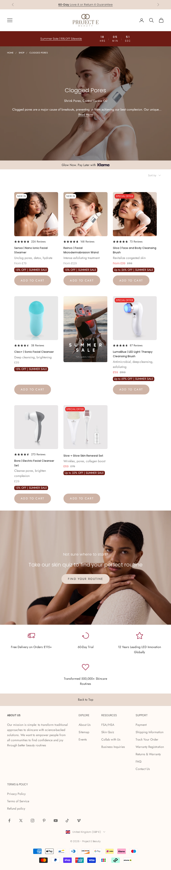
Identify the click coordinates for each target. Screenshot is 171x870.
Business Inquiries (113, 747)
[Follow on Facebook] (9, 820)
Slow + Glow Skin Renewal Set (83, 456)
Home (10, 52)
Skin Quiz (107, 732)
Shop (21, 52)
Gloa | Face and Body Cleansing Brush (134, 250)
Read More (85, 114)
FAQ (138, 761)
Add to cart (33, 280)
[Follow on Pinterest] (44, 820)
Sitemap (84, 732)
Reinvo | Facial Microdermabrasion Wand (81, 250)
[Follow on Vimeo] (79, 820)
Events (83, 739)
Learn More (102, 4)
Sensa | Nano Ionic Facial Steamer (31, 250)
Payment (141, 724)
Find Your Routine (85, 579)
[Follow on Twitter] (21, 820)
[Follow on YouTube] (55, 820)
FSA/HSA (107, 724)
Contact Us (143, 769)
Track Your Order (147, 739)
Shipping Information (149, 732)
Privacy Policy (16, 794)
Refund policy (16, 808)
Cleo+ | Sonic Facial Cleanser (34, 352)
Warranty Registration (150, 747)
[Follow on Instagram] (32, 820)
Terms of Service (18, 801)
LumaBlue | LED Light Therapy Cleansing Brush (133, 354)
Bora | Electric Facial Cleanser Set (34, 463)
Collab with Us (110, 739)
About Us (85, 724)
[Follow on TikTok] (67, 820)
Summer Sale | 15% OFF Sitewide (61, 39)
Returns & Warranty (148, 754)
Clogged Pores (38, 52)
